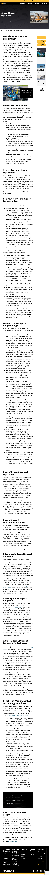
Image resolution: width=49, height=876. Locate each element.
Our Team (23, 858)
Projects (24, 849)
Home (2, 30)
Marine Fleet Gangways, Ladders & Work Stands (15, 865)
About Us (24, 853)
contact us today (13, 841)
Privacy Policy (41, 861)
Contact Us (32, 849)
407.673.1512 (8, 871)
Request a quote (33, 853)
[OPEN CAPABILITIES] (33, 3)
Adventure (14, 861)
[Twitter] (37, 871)
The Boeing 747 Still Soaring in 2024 (40, 70)
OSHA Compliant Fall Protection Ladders (6, 861)
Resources (6, 30)
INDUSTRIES (15, 849)
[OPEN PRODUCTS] (40, 3)
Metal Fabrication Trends (40, 59)
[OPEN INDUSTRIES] (25, 3)
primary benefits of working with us (19, 715)
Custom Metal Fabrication (6, 857)
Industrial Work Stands (6, 854)
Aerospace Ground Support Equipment (15, 852)
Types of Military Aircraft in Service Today (41, 82)
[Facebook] (33, 871)
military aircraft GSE (15, 607)
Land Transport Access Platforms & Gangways (15, 857)
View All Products (7, 864)
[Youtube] (44, 871)
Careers (22, 856)
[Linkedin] (40, 871)
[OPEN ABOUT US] (47, 3)
